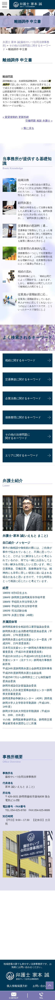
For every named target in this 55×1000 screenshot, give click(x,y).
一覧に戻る (27, 128)
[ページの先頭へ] (49, 985)
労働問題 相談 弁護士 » (38, 120)
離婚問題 (8, 76)
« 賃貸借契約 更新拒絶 (16, 117)
